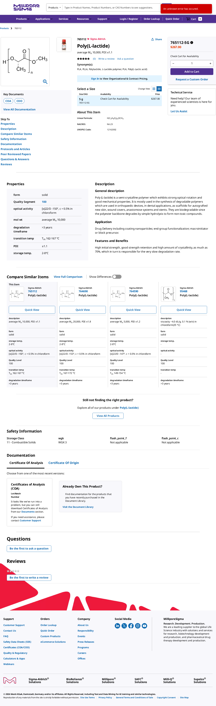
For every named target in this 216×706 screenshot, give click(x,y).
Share (158, 39)
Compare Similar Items (16, 134)
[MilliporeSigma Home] (26, 7)
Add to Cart (191, 71)
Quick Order (172, 18)
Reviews (6, 164)
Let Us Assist (179, 111)
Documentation (11, 144)
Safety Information (13, 139)
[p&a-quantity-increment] (210, 63)
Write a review (106, 58)
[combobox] (109, 7)
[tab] (7, 28)
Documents (28, 511)
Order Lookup (152, 18)
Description (8, 129)
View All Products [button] (108, 416)
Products (4, 28)
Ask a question (125, 58)
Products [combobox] (53, 7)
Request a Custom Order (192, 79)
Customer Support (30, 520)
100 (44, 202)
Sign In (95, 78)
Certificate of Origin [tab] (63, 463)
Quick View (32, 310)
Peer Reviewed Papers (16, 154)
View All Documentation (19, 109)
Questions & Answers (15, 159)
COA (8, 101)
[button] (129, 19)
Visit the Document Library (78, 506)
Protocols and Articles (15, 149)
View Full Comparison (68, 276)
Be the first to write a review (30, 578)
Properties (8, 124)
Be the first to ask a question (29, 548)
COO (20, 101)
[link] (20, 625)
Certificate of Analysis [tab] (26, 463)
